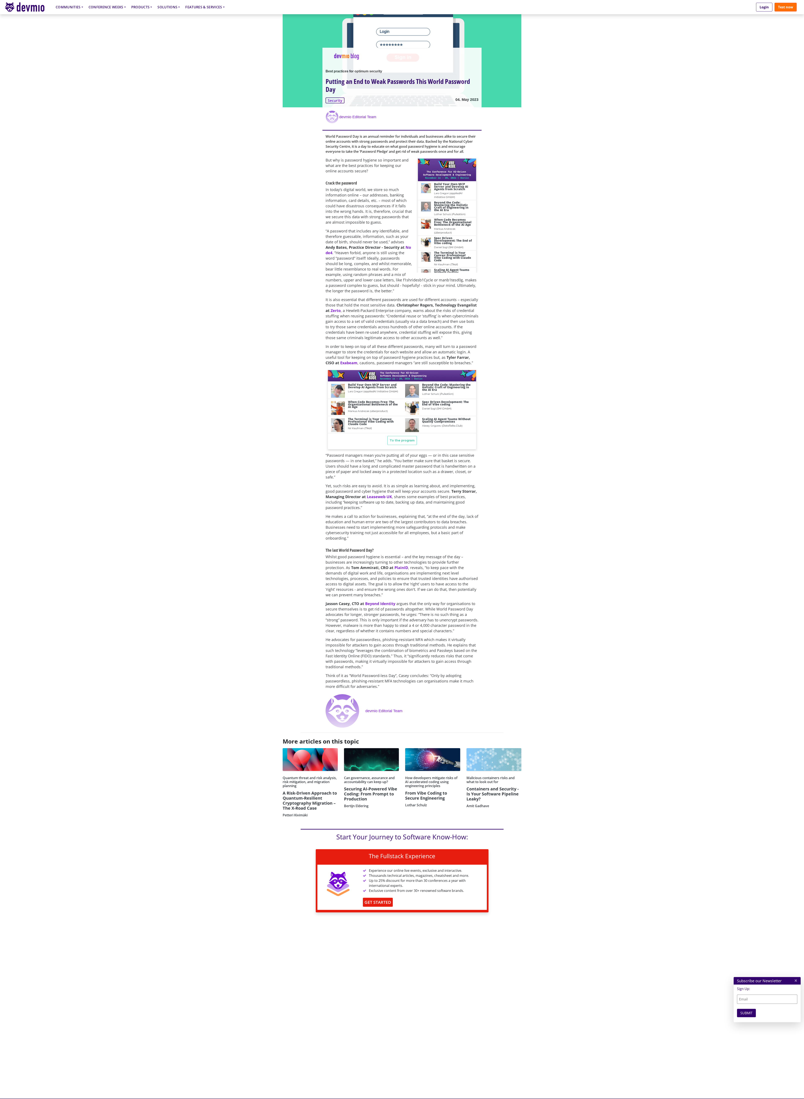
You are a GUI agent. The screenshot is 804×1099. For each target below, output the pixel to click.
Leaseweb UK (379, 496)
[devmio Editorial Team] (332, 117)
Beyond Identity (380, 603)
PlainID (401, 567)
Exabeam (348, 362)
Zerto (336, 310)
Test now (785, 7)
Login (764, 7)
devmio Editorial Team (357, 117)
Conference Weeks (106, 7)
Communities (68, 7)
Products (140, 7)
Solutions (167, 7)
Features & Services (203, 7)
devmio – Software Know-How (28, 7)
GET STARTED (378, 902)
